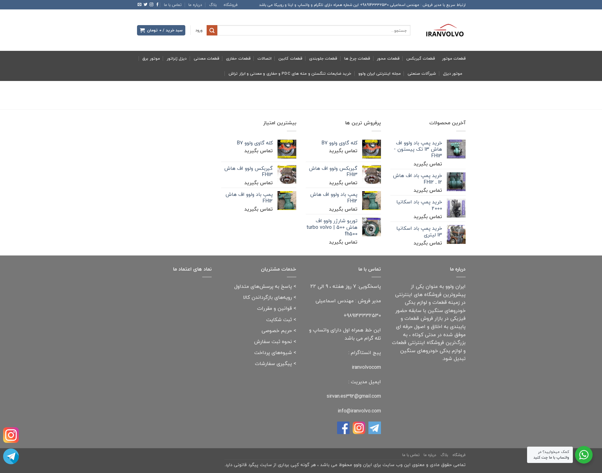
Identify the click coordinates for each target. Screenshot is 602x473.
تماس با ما (173, 4)
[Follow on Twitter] (145, 5)
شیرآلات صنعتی (422, 73)
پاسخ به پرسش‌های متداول (263, 286)
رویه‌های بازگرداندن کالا (267, 297)
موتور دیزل (452, 73)
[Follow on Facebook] (157, 5)
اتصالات (264, 58)
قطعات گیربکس (420, 58)
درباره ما (195, 4)
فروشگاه (231, 4)
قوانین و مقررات (274, 308)
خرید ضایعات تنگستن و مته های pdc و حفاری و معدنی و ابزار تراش (290, 73)
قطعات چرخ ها (357, 58)
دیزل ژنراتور (177, 58)
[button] (199, 30)
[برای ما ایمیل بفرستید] (139, 5)
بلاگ (213, 4)
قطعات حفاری (238, 58)
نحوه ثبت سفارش (273, 341)
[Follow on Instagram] (151, 5)
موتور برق (151, 58)
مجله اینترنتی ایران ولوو (379, 73)
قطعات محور (388, 58)
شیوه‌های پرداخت (273, 352)
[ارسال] (212, 30)
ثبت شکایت (279, 319)
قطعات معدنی (206, 58)
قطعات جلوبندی (323, 58)
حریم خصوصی (276, 330)
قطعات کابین (290, 58)
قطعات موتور (454, 58)
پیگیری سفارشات (273, 363)
